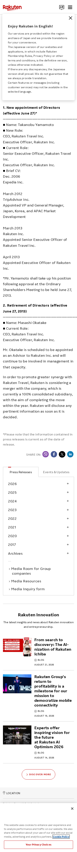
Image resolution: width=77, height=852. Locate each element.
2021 (12, 527)
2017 (12, 544)
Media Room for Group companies (31, 570)
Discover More (40, 774)
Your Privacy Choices (38, 844)
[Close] (70, 18)
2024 (12, 501)
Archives (15, 553)
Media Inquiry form (28, 589)
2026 (12, 483)
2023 (12, 510)
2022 (12, 518)
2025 (12, 492)
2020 (12, 536)
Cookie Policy (61, 836)
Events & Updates (56, 472)
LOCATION (13, 793)
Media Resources (26, 581)
